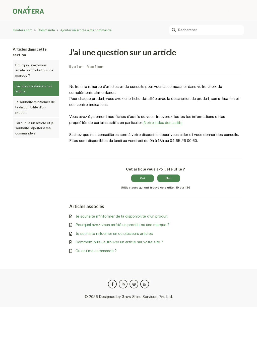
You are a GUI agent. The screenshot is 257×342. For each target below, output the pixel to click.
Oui (142, 178)
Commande (46, 30)
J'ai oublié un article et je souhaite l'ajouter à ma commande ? (34, 128)
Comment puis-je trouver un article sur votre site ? (119, 242)
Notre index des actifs (163, 122)
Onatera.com (22, 30)
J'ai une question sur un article (33, 88)
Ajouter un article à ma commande (86, 30)
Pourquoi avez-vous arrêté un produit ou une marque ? (34, 70)
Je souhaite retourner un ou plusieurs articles (114, 233)
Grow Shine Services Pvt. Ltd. (147, 296)
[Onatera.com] (28, 11)
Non (168, 178)
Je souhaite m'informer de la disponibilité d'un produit (35, 107)
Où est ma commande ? (96, 251)
